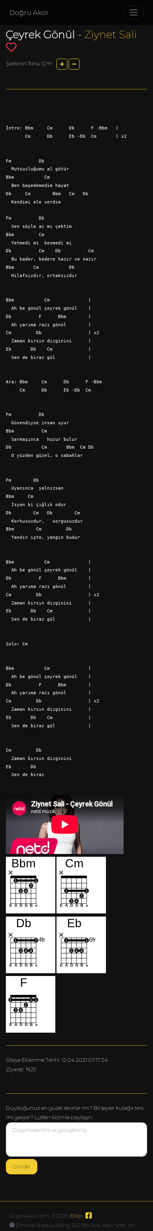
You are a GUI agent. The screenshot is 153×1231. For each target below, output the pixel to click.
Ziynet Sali (110, 34)
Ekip (76, 1216)
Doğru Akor (29, 13)
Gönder (22, 1166)
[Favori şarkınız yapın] (11, 47)
